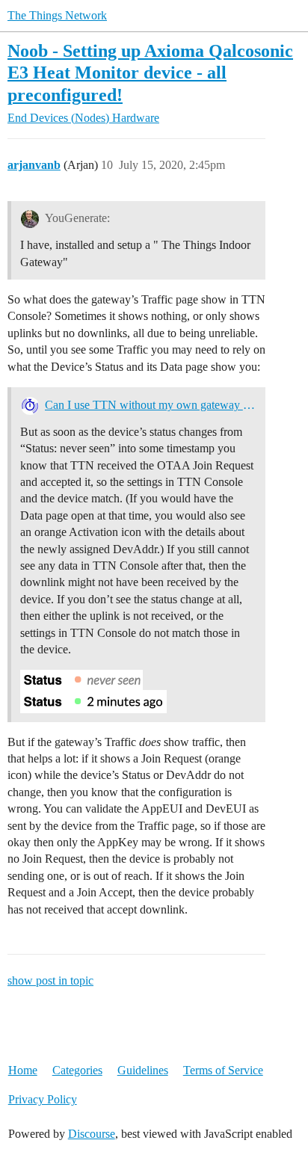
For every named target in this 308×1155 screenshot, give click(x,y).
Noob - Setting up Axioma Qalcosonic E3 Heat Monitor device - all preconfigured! (150, 72)
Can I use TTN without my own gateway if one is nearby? (150, 404)
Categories (77, 1070)
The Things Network (57, 15)
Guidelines (142, 1070)
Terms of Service (223, 1070)
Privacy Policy (42, 1099)
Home (22, 1070)
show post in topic (50, 980)
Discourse (91, 1133)
